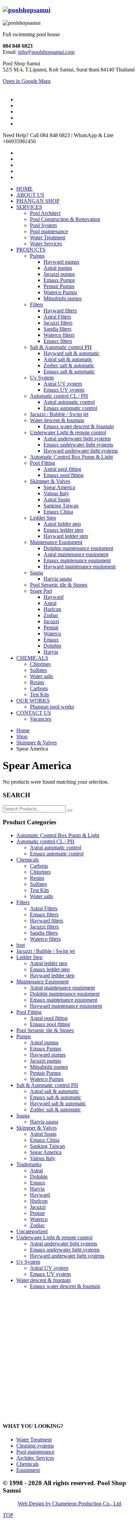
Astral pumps (44, 1042)
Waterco (39, 1219)
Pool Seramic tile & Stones (45, 1030)
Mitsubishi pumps (49, 1067)
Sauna (23, 1115)
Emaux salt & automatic (55, 1097)
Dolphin (39, 1176)
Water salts (41, 896)
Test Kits (39, 890)
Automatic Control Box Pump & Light (57, 835)
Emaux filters (44, 914)
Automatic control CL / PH (45, 841)
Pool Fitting (28, 1012)
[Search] (69, 810)
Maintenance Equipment (42, 981)
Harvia (37, 1189)
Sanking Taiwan (47, 1146)
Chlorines (40, 872)
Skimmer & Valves (36, 1128)
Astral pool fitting (49, 1018)
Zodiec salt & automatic (55, 1109)
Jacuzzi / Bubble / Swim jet (45, 951)
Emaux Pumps (45, 1048)
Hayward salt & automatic (58, 1103)
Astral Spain (43, 1134)
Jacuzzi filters (44, 927)
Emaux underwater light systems (65, 1250)
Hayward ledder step (52, 975)
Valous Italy (42, 1158)
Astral (36, 1170)
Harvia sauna (44, 1122)
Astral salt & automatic (54, 1091)
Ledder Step (29, 957)
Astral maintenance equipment (62, 988)
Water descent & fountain (43, 1280)
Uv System (28, 1262)
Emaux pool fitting (50, 1024)
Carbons (39, 866)
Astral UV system (49, 1268)
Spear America (46, 1152)
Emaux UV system (50, 1274)
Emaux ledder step (50, 969)
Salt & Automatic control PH (47, 1085)
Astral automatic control (55, 847)
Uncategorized (32, 1231)
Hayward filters (46, 921)
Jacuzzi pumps (45, 1061)
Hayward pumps (48, 1055)
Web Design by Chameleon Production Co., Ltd (69, 1503)
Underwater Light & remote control (54, 1237)
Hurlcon (39, 1201)
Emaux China (44, 1140)
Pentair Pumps (45, 1073)
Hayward (40, 1195)
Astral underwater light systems (63, 1243)
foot (20, 945)
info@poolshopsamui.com (46, 52)
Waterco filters (45, 939)
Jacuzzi (38, 1207)
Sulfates (38, 884)
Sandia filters (44, 933)
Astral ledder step (48, 963)
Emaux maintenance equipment (63, 1000)
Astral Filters (43, 908)
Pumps (23, 1036)
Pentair (37, 1213)
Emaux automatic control (57, 853)
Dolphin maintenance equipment (65, 994)
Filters (23, 902)
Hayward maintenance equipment (66, 1006)
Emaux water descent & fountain (65, 1286)
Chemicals (27, 860)
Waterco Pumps (47, 1079)
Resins (37, 878)
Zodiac (37, 1225)
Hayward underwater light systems (67, 1256)
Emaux (37, 1183)
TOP (8, 1515)
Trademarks (28, 1164)
